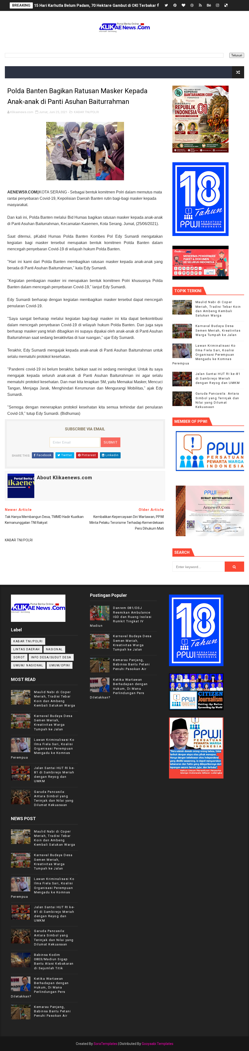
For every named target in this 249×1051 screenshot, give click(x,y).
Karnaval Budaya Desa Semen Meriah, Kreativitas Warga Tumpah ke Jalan (218, 330)
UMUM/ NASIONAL (28, 665)
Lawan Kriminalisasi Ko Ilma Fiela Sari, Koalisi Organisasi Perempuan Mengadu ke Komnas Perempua (204, 354)
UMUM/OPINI (59, 665)
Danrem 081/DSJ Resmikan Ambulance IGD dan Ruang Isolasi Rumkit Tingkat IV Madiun (121, 616)
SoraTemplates (105, 1044)
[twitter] (166, 5)
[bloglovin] (183, 5)
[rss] (200, 5)
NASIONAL (54, 649)
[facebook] (157, 5)
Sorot (19, 657)
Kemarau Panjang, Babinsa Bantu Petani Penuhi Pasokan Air (52, 1011)
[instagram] (217, 5)
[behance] (209, 5)
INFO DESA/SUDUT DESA (51, 657)
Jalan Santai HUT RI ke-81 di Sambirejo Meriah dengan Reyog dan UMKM (218, 378)
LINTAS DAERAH (26, 649)
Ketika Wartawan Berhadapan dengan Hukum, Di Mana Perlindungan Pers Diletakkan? (40, 987)
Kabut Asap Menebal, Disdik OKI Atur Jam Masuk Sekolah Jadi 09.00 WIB (100, 6)
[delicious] (226, 5)
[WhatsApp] (234, 5)
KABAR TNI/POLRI (86, 112)
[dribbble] (192, 5)
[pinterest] (174, 5)
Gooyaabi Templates (157, 1044)
